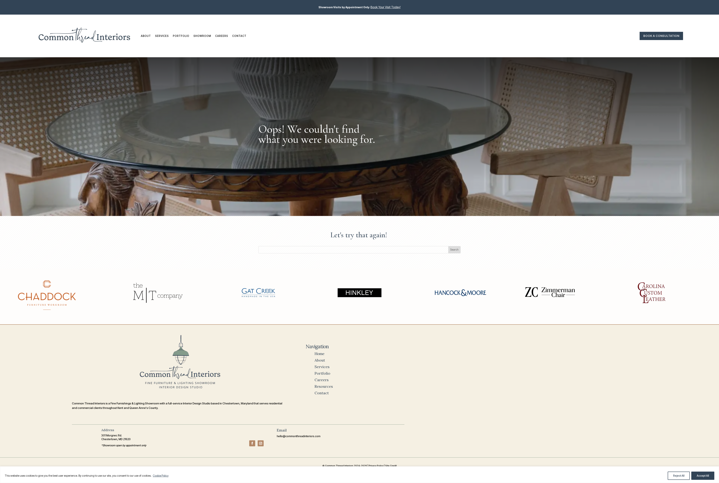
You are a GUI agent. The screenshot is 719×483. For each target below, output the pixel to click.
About (146, 35)
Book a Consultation (661, 36)
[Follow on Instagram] (261, 443)
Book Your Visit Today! (386, 7)
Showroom (202, 35)
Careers (221, 35)
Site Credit (391, 465)
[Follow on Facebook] (252, 443)
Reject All (678, 475)
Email (282, 430)
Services (162, 35)
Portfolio (181, 35)
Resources (324, 386)
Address (107, 430)
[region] (359, 474)
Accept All (703, 475)
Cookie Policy (161, 475)
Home (319, 353)
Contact (239, 35)
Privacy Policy (376, 465)
